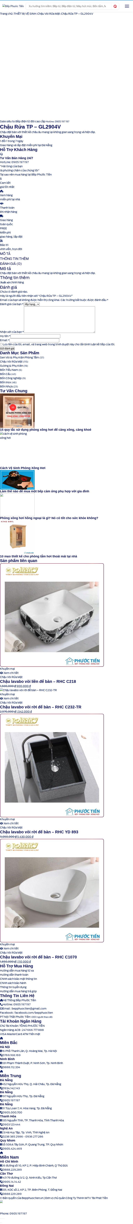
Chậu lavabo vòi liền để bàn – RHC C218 (38, 681)
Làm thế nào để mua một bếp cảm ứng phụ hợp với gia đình (44, 491)
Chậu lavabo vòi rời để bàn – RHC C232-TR (40, 707)
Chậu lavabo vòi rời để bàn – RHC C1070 (38, 957)
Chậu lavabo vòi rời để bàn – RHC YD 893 (39, 832)
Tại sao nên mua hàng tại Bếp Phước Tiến (26, 174)
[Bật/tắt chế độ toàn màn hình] (1, 1218)
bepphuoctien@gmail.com (29, 1008)
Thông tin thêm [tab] (14, 259)
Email (5, 340)
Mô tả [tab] (5, 254)
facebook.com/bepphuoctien (34, 1012)
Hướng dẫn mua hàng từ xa (17, 970)
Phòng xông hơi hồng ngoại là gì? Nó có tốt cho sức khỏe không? (49, 518)
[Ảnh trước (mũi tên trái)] (0, 1222)
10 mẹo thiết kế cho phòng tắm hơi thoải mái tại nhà (38, 556)
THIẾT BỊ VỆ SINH (25, 13)
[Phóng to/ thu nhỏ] (0, 1218)
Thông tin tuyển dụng (13, 987)
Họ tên (5, 336)
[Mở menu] (127, 6)
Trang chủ (6, 13)
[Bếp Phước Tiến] (13, 6)
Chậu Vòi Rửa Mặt (48, 13)
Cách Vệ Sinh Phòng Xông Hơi (22, 468)
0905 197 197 (21, 1004)
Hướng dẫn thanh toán (14, 974)
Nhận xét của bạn (12, 332)
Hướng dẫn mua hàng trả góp (18, 991)
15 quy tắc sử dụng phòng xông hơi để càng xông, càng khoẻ (45, 429)
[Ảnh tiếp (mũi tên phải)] (1, 1222)
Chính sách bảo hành (13, 983)
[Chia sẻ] (2, 1218)
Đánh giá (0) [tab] (11, 264)
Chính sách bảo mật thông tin (18, 979)
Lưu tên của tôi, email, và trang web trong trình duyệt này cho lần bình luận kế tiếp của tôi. (59, 344)
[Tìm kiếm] (115, 6)
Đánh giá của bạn (12, 304)
